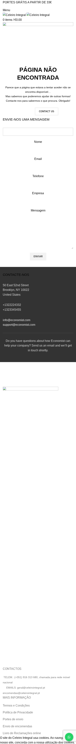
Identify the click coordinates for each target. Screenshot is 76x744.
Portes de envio (13, 719)
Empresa (38, 193)
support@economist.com (19, 324)
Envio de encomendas (17, 726)
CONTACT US (46, 111)
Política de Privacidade (18, 712)
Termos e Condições (16, 705)
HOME (25, 111)
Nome (38, 141)
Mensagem (38, 210)
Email (38, 158)
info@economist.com (16, 320)
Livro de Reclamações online (22, 733)
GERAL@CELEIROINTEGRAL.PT (19, 6)
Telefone (38, 176)
